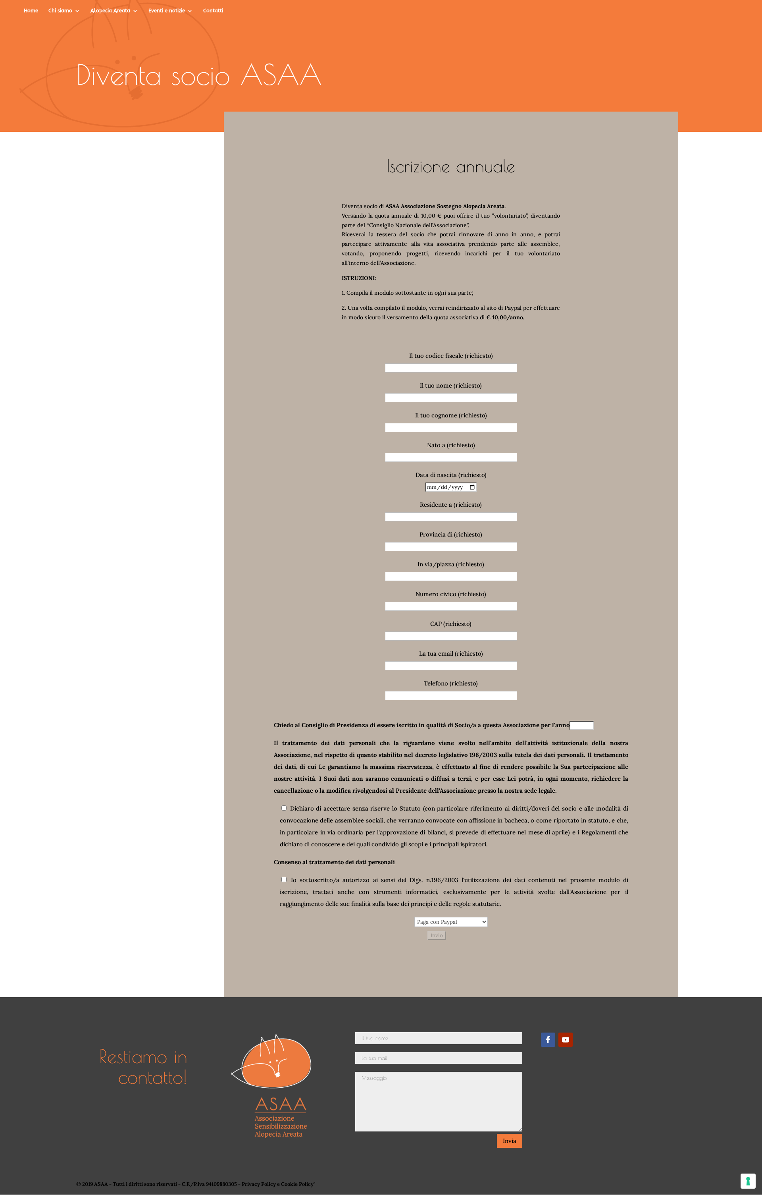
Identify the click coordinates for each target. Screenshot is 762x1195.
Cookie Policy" (298, 1184)
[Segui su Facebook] (548, 1040)
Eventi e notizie (166, 11)
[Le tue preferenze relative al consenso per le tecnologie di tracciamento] (748, 1181)
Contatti (213, 11)
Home (31, 11)
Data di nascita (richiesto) (451, 475)
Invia (509, 1141)
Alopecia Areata (110, 11)
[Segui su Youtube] (565, 1040)
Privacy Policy (259, 1184)
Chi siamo (60, 11)
